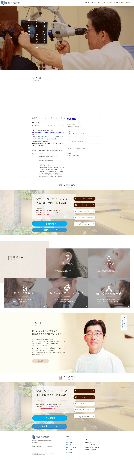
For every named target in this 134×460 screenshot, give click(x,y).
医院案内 (69, 442)
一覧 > (100, 117)
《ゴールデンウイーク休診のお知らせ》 (77, 148)
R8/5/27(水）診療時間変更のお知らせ (77, 141)
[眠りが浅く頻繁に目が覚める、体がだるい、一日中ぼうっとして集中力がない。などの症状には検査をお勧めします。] (109, 306)
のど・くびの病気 (90, 444)
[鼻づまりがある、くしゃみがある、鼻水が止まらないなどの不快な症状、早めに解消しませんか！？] (109, 277)
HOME (87, 2)
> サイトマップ (35, 442)
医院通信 (69, 452)
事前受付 (128, 2)
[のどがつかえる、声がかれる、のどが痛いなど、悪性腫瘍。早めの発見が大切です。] (25, 306)
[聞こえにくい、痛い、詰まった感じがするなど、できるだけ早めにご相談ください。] (67, 277)
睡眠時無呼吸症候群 (91, 449)
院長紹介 (109, 2)
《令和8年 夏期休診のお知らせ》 (76, 133)
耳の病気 (88, 439)
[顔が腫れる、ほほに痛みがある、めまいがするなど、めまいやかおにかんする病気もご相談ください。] (67, 306)
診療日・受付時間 (118, 2)
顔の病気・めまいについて (92, 447)
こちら (61, 136)
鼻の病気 (88, 442)
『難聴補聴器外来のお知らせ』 (75, 126)
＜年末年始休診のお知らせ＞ (74, 155)
